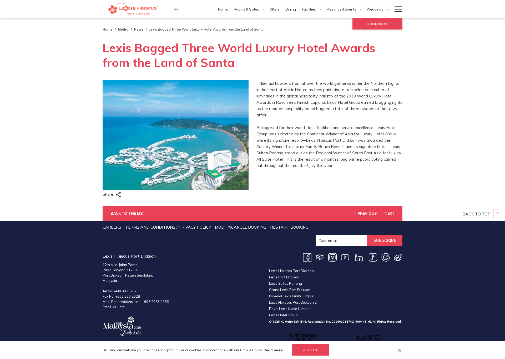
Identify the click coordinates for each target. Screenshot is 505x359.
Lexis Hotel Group (283, 315)
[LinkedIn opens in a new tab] (359, 256)
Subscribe (384, 240)
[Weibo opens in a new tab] (398, 256)
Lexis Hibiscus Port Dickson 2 (293, 302)
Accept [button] (310, 350)
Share (108, 194)
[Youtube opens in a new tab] (345, 256)
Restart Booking (289, 227)
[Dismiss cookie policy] (399, 350)
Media (123, 29)
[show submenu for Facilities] (321, 9)
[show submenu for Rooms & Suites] (264, 9)
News (138, 29)
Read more (273, 350)
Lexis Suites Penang (285, 283)
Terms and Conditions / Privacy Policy (168, 227)
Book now (377, 24)
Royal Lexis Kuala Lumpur (289, 309)
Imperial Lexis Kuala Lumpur (291, 296)
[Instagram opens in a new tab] (332, 256)
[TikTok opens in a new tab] (373, 256)
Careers (112, 227)
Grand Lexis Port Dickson (289, 290)
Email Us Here (114, 307)
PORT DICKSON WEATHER (335, 338)
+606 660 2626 (126, 291)
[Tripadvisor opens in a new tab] (320, 256)
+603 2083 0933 (155, 301)
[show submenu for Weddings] (388, 9)
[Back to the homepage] (134, 9)
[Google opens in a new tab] (385, 256)
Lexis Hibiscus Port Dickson (291, 271)
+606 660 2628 (127, 296)
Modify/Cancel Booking (240, 227)
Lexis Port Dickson (284, 277)
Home (108, 29)
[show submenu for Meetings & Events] (361, 9)
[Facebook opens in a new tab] (307, 256)
